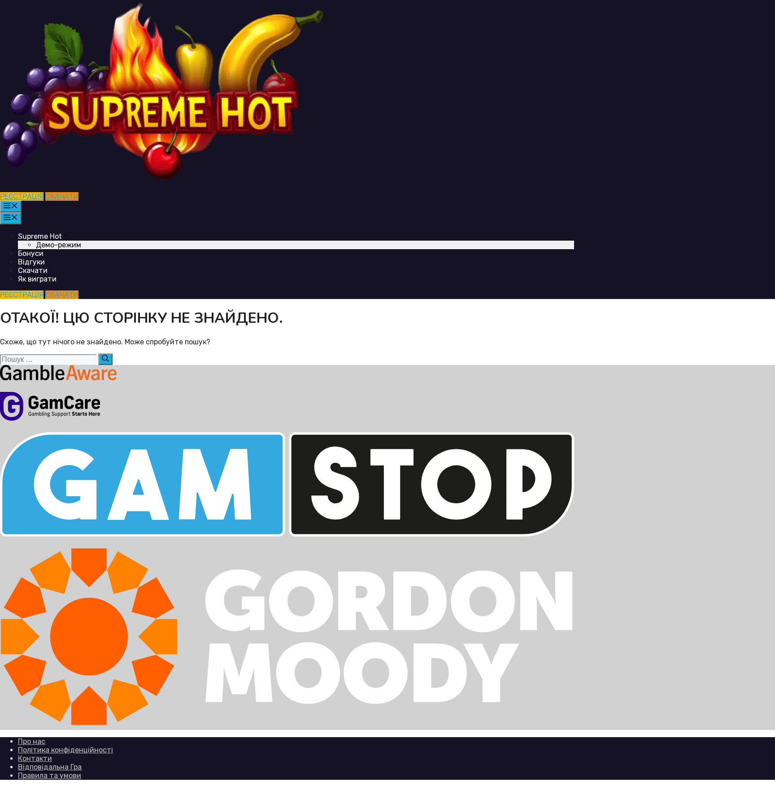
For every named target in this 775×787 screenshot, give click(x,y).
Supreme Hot (40, 236)
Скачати (33, 270)
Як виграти (37, 279)
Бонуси (31, 253)
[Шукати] (105, 359)
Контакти (35, 758)
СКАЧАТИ (61, 196)
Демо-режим (58, 245)
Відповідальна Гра (50, 767)
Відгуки (31, 262)
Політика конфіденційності (65, 750)
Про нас (31, 741)
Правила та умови (49, 775)
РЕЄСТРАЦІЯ (22, 196)
